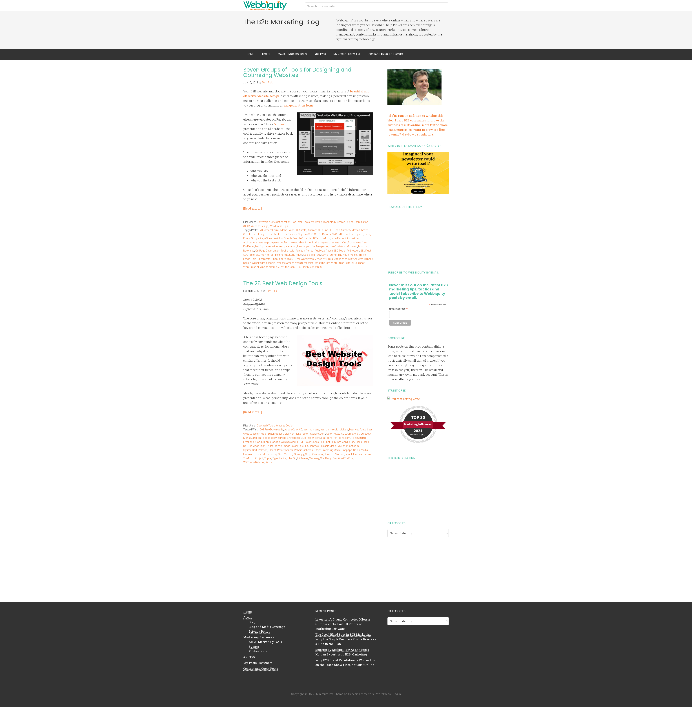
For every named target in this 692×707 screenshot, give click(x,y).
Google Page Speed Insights (267, 238)
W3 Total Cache (332, 258)
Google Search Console (297, 238)
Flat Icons (326, 437)
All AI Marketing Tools (265, 642)
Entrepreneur (294, 437)
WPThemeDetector (254, 462)
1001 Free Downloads (270, 429)
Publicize (320, 250)
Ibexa (359, 442)
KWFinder (248, 246)
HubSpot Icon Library (343, 442)
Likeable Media (328, 445)
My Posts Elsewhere (257, 663)
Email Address (398, 308)
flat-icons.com (342, 437)
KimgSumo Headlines (354, 242)
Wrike (269, 462)
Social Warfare (311, 254)
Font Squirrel (356, 234)
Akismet (312, 230)
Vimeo (279, 124)
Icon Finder (338, 238)
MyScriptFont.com (348, 445)
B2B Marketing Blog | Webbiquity (272, 5)
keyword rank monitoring (305, 242)
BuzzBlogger (275, 433)
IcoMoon (325, 238)
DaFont (257, 437)
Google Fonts (263, 442)
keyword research (331, 242)
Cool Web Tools (301, 222)
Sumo (333, 254)
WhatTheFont (322, 262)
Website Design (259, 226)
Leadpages (303, 246)
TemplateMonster (334, 454)
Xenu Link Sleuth (299, 267)
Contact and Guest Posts (260, 668)
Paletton (300, 250)
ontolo (290, 250)
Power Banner (285, 450)
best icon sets (311, 429)
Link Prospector (320, 246)
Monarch (352, 246)
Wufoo (285, 267)
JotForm (285, 242)
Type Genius (279, 458)
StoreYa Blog (285, 454)
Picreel (310, 250)
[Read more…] (252, 208)
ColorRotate (333, 433)
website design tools (263, 262)
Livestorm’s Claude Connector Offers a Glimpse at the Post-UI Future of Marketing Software (342, 624)
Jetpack (274, 242)
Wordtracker (273, 267)
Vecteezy (314, 458)
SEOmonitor (263, 254)
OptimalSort (250, 450)
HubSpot (325, 442)
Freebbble (248, 442)
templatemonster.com (358, 454)
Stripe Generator (314, 454)
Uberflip (292, 458)
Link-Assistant (338, 246)
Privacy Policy (259, 631)
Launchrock (312, 445)
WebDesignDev (328, 458)
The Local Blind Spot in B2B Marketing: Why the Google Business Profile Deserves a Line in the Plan (345, 639)
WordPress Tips (278, 226)
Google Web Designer (284, 442)
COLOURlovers (322, 234)
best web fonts (357, 429)
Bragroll (254, 622)
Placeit (272, 450)
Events (254, 646)
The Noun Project (348, 254)
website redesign (304, 262)
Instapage (263, 242)
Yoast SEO (316, 267)
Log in (397, 694)
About (247, 617)
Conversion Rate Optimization (273, 222)
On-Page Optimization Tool (270, 250)
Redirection (353, 250)
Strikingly (299, 454)
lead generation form (297, 105)
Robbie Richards (303, 450)
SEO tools (249, 254)
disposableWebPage (274, 437)
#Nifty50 (249, 657)
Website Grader (285, 262)
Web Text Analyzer (352, 258)
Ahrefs (302, 230)
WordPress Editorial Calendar (347, 262)
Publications (258, 651)
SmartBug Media (331, 450)
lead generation (287, 246)
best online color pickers (334, 429)
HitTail (315, 238)
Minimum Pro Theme (329, 694)
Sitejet (317, 450)
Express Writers (311, 437)
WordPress (383, 694)
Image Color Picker (293, 445)
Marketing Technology (323, 222)
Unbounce (277, 258)
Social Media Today (266, 454)
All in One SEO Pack (329, 230)
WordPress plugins (254, 267)
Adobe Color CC (289, 230)
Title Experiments (260, 258)
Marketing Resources (258, 637)
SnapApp (347, 450)
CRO (334, 234)
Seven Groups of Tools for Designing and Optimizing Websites (297, 72)
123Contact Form (268, 230)
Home (247, 611)
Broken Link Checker (285, 234)
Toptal (267, 458)
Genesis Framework (361, 694)
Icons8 (278, 445)
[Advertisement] (418, 238)
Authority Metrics (350, 230)
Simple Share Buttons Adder (286, 254)
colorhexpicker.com (314, 433)
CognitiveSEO (305, 234)
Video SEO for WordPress (299, 258)
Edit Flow (343, 234)
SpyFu (325, 254)
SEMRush (366, 250)
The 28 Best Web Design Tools (282, 283)
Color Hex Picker (292, 433)
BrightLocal (266, 234)
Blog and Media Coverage (267, 627)
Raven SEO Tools (335, 250)
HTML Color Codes (308, 442)
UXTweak (302, 458)
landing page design (266, 246)
